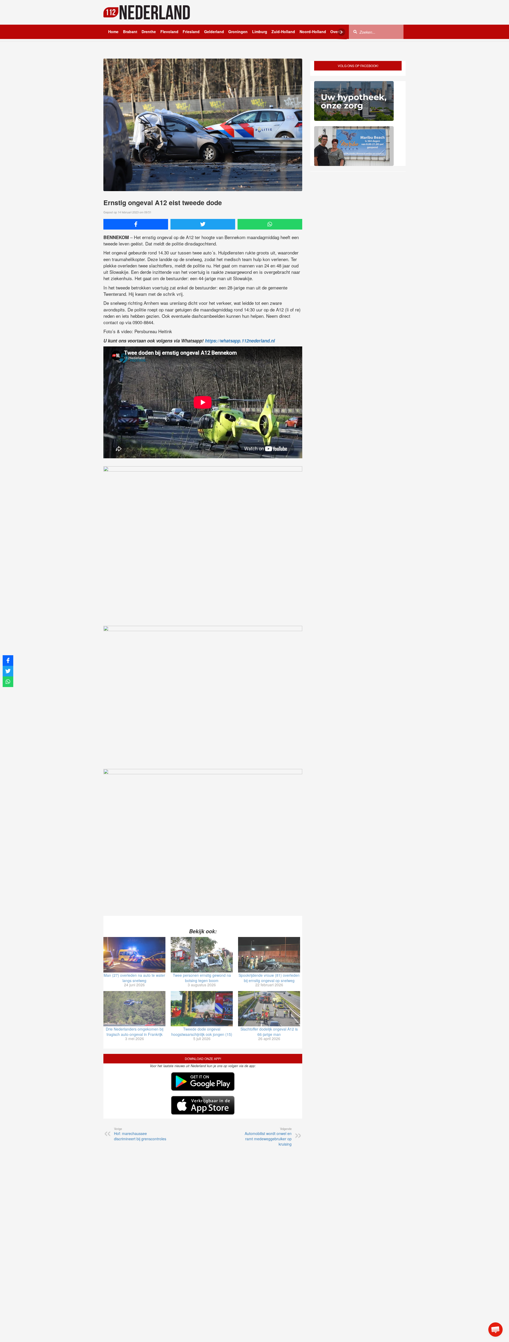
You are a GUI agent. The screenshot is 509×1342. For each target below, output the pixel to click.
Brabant (130, 31)
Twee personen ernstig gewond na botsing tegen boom (202, 978)
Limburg (259, 31)
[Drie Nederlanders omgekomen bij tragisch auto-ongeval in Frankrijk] (134, 1009)
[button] (495, 1329)
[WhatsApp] (270, 224)
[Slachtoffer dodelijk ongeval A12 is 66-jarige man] (269, 1009)
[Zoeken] (355, 31)
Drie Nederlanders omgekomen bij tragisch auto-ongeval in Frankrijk (134, 1031)
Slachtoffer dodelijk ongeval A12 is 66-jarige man (269, 1031)
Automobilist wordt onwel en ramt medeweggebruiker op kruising (268, 1137)
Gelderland (214, 31)
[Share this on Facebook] (135, 224)
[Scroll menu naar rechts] (341, 32)
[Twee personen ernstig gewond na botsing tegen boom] (202, 955)
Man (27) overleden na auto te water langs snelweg (134, 978)
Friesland (191, 31)
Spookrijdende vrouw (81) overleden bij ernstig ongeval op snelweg (269, 978)
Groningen (238, 31)
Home (113, 31)
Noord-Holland (313, 31)
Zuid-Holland (283, 31)
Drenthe (149, 31)
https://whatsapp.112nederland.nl (240, 340)
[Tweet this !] (202, 224)
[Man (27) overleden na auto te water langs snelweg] (134, 955)
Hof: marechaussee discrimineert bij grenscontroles (140, 1134)
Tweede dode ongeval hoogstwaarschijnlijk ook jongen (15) (201, 1031)
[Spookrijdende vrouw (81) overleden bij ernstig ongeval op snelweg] (269, 955)
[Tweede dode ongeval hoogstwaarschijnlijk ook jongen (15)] (202, 1009)
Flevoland (169, 31)
